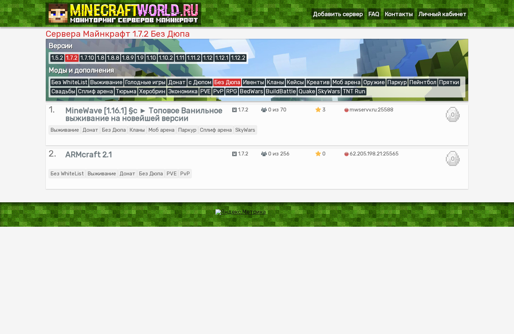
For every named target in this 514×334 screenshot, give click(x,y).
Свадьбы (63, 91)
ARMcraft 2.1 (88, 154)
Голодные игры (145, 82)
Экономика (183, 91)
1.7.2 (72, 58)
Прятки (449, 82)
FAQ (374, 13)
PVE (205, 91)
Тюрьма (126, 91)
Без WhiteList (69, 82)
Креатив (318, 82)
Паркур (397, 82)
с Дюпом (200, 82)
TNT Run (354, 91)
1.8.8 (113, 58)
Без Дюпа (227, 82)
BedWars (251, 91)
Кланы (275, 82)
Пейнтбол (422, 82)
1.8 (100, 58)
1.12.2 (238, 58)
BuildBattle (281, 91)
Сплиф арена (95, 91)
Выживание (106, 82)
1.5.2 (57, 58)
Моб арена (346, 82)
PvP (218, 91)
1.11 (180, 58)
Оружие (374, 82)
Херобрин (152, 91)
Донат (177, 82)
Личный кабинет (442, 13)
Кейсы (295, 82)
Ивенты (253, 82)
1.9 (140, 58)
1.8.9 (128, 58)
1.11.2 (193, 58)
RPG (231, 91)
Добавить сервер (338, 13)
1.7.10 (87, 58)
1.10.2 (166, 58)
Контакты (399, 13)
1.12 (208, 58)
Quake (307, 91)
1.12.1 (221, 58)
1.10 (151, 58)
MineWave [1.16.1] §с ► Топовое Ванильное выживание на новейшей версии (143, 114)
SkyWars (329, 91)
